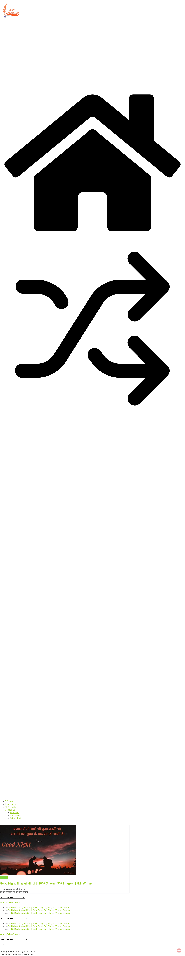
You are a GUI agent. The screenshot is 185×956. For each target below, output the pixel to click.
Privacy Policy (16, 818)
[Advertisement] (75, 37)
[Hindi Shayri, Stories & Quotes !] (92, 234)
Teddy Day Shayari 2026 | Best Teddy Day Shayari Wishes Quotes (39, 907)
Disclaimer (15, 815)
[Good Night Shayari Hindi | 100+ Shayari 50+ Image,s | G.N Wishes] (38, 874)
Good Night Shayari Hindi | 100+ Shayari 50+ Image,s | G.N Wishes (46, 883)
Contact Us (10, 809)
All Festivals (10, 807)
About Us (14, 812)
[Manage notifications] (179, 950)
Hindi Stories (11, 804)
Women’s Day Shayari (10, 902)
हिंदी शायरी (9, 801)
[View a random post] (92, 420)
